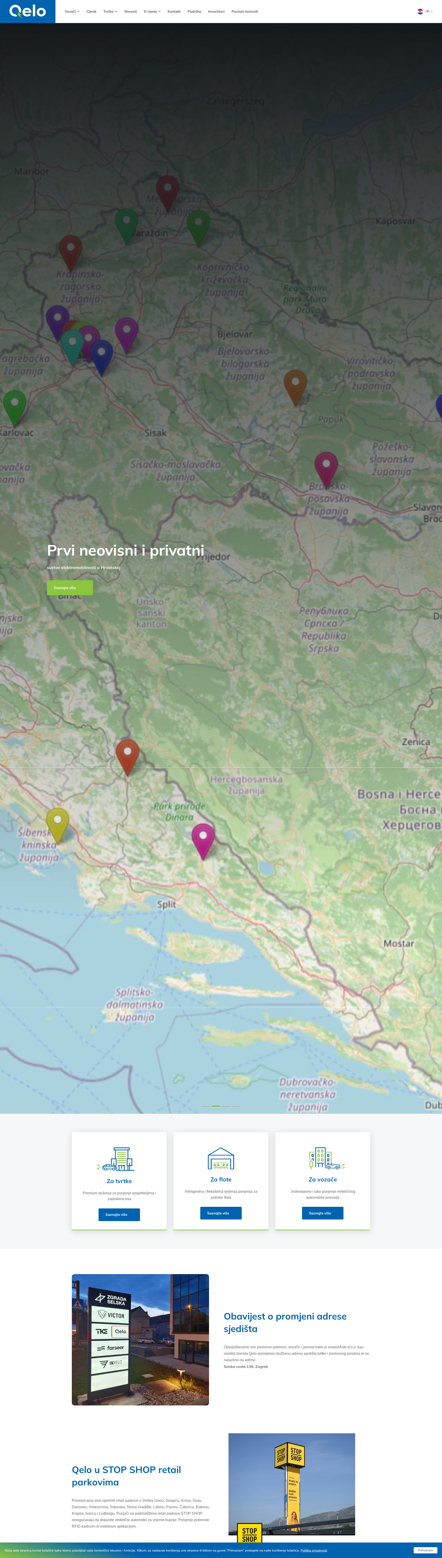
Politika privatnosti (314, 1550)
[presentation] (11, 568)
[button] (205, 1106)
